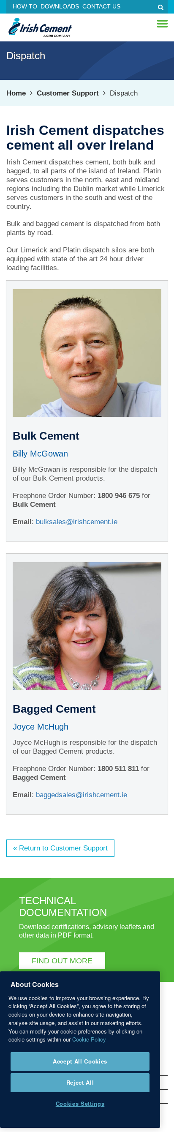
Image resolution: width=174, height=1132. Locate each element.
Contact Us (101, 6)
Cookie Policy (89, 1039)
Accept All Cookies (80, 1061)
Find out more (62, 961)
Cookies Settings (80, 1103)
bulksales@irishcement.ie (76, 522)
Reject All (80, 1082)
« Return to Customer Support (60, 848)
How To (25, 6)
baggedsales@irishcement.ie (81, 795)
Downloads (60, 6)
